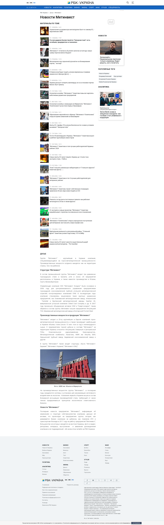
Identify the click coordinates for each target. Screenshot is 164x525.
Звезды (107, 463)
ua (28, 3)
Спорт (91, 7)
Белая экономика (68, 460)
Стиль (106, 450)
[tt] (87, 483)
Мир (43, 455)
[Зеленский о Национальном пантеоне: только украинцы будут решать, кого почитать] (111, 48)
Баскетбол (87, 450)
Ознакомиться (127, 523)
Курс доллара (118, 76)
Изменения (66, 470)
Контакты (45, 500)
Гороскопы (87, 472)
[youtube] (93, 480)
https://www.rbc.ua (88, 492)
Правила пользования (48, 492)
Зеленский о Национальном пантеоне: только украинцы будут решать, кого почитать (110, 60)
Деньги (65, 467)
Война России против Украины (107, 82)
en (31, 3)
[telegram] (111, 480)
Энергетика (66, 458)
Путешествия (108, 458)
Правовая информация (49, 495)
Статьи (44, 469)
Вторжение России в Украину (107, 79)
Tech (64, 455)
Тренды (86, 464)
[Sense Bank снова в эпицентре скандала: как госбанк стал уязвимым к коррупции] (111, 99)
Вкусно (86, 470)
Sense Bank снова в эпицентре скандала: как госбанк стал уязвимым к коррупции (110, 114)
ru (34, 3)
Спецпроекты (114, 7)
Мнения (44, 474)
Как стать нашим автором (49, 490)
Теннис (86, 452)
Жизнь (84, 7)
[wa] (117, 480)
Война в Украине (47, 450)
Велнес (107, 452)
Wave (98, 7)
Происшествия (46, 458)
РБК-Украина (44, 12)
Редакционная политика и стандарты (52, 487)
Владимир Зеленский (105, 76)
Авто (64, 452)
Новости (47, 7)
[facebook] (87, 480)
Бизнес (77, 7)
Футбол (86, 447)
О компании (45, 485)
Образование (67, 472)
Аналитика (57, 7)
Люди (85, 462)
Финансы (65, 450)
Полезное (87, 467)
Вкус (106, 460)
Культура (107, 455)
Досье (51, 12)
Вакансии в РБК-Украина (49, 505)
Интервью (45, 471)
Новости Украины (104, 73)
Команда (44, 502)
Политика (68, 7)
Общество (66, 475)
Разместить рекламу (73, 485)
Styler (104, 7)
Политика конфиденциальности (51, 497)
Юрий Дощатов (104, 108)
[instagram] (105, 480)
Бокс (85, 455)
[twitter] (99, 480)
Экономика (45, 452)
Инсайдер (108, 447)
